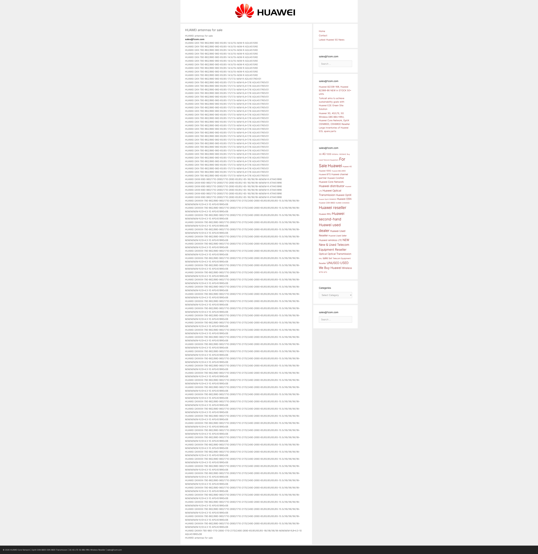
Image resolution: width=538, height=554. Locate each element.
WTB (321, 272)
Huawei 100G (325, 171)
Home (322, 31)
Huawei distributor (332, 186)
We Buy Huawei (330, 268)
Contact (323, 35)
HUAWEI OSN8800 (342, 203)
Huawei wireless (328, 240)
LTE (340, 240)
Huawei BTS (325, 174)
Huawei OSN (344, 198)
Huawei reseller (332, 207)
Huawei (335, 165)
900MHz (335, 154)
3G (320, 154)
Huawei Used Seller (338, 235)
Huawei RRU (325, 214)
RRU (320, 258)
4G (324, 153)
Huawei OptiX (343, 194)
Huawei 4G (347, 166)
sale (325, 258)
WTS (325, 272)
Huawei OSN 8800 (327, 203)
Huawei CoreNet (335, 178)
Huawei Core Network (331, 181)
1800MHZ (342, 154)
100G (328, 154)
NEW (346, 240)
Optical (323, 253)
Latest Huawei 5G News (331, 39)
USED (344, 263)
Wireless (347, 267)
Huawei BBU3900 (339, 171)
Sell (330, 258)
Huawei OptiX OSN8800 (327, 199)
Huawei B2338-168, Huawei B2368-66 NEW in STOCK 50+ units (335, 90)
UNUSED (333, 263)
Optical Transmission (339, 253)
